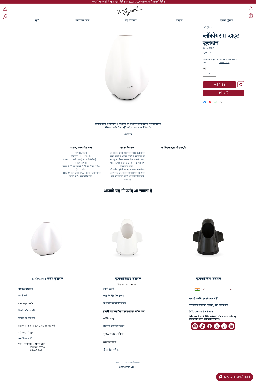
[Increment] (214, 73)
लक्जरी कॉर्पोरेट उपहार (113, 326)
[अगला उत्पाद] (251, 238)
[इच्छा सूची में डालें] (240, 84)
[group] (128, 238)
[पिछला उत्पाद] (4, 238)
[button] (207, 27)
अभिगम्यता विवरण (25, 332)
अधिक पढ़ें (128, 134)
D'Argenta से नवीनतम (201, 311)
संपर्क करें (22, 295)
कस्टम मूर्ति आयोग (25, 303)
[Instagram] (195, 326)
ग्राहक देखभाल (25, 289)
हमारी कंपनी (108, 289)
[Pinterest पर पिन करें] (210, 102)
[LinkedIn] (231, 326)
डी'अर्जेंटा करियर (111, 349)
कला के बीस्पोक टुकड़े (113, 295)
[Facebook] (209, 326)
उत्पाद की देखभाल (26, 318)
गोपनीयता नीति (25, 338)
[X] (217, 326)
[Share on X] (221, 102)
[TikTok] (202, 326)
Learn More (224, 62)
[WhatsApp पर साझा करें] (216, 102)
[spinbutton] (209, 73)
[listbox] (207, 27)
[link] (251, 15)
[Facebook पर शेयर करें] (204, 102)
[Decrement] (205, 73)
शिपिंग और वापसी (26, 310)
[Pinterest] (224, 326)
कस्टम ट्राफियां (109, 342)
